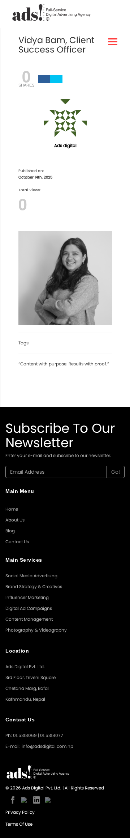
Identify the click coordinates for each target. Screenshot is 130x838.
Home (11, 509)
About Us (15, 520)
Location (17, 651)
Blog (10, 531)
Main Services (23, 560)
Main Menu (19, 491)
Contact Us (17, 542)
